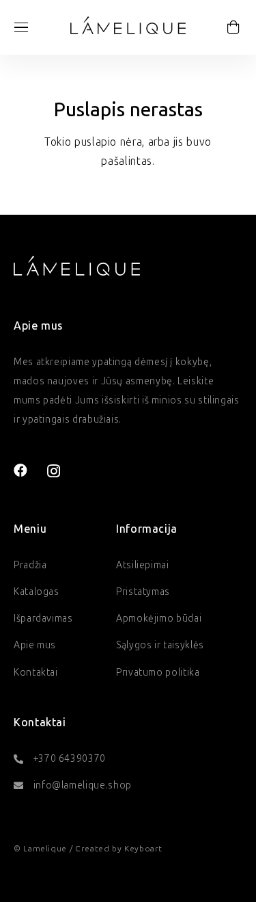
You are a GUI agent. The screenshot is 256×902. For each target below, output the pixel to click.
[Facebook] (21, 470)
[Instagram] (54, 471)
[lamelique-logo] (128, 25)
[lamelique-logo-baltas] (77, 265)
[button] (21, 27)
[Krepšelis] (233, 27)
